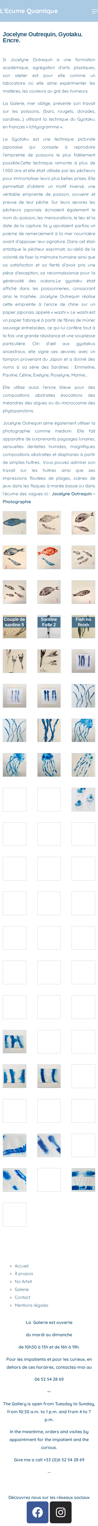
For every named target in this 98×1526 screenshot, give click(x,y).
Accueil (22, 1266)
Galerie (22, 1289)
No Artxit (23, 1281)
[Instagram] (61, 1512)
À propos (24, 1273)
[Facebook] (37, 1512)
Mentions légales (31, 1305)
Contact (22, 1297)
